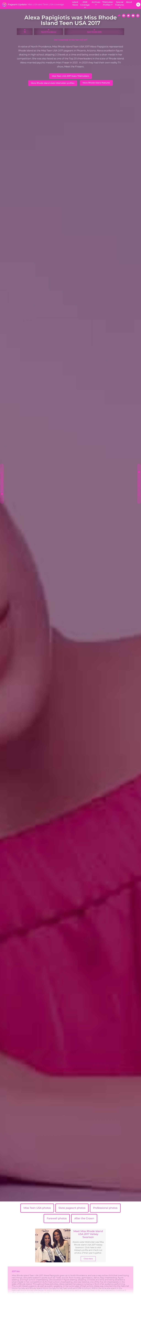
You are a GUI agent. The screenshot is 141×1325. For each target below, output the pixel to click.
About (129, 2)
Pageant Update (17, 4)
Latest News (75, 3)
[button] (138, 4)
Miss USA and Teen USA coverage (46, 4)
